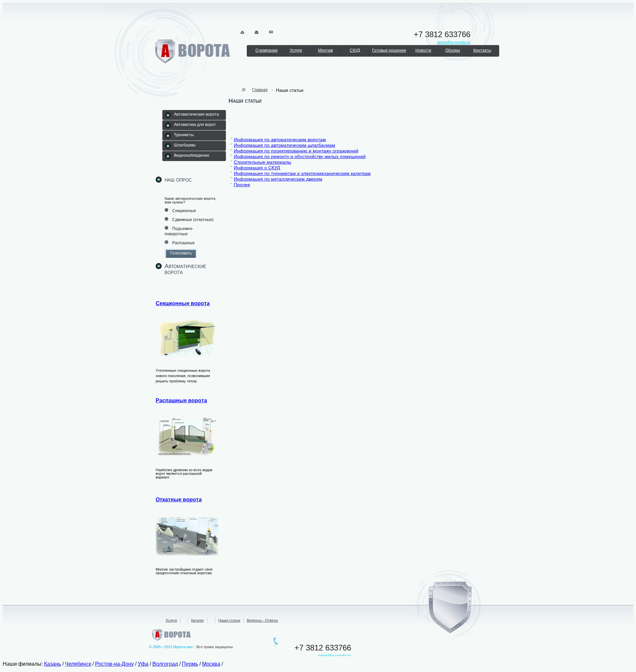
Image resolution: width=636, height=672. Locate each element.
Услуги (296, 50)
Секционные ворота (183, 303)
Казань (52, 664)
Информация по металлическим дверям (278, 179)
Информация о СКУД (257, 167)
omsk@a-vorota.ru (334, 655)
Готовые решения (389, 50)
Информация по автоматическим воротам (280, 139)
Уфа (143, 664)
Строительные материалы (262, 162)
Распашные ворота (181, 400)
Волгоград (165, 664)
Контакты (482, 50)
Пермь (190, 664)
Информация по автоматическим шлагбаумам (284, 145)
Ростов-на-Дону (114, 664)
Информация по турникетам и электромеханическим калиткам (302, 173)
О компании (266, 50)
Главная (260, 89)
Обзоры (452, 50)
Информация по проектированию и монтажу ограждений (296, 150)
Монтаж (325, 50)
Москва (211, 664)
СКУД (355, 50)
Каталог (197, 620)
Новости (423, 50)
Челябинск (78, 664)
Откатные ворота (179, 499)
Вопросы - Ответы (262, 620)
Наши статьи (229, 620)
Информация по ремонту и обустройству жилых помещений (300, 156)
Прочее (242, 184)
